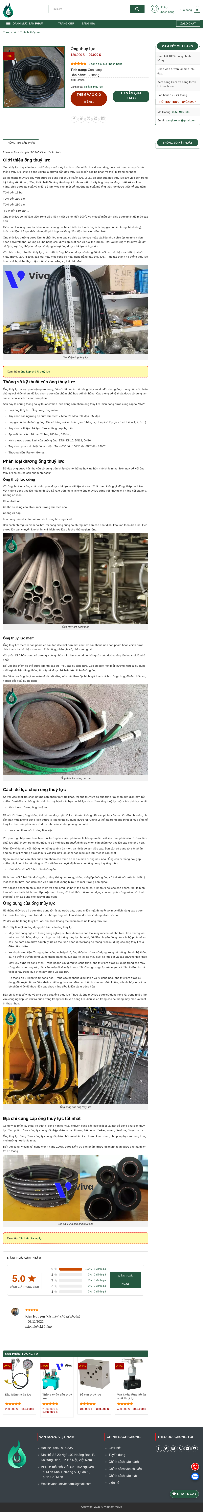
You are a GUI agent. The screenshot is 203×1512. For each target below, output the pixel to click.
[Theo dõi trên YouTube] (194, 1448)
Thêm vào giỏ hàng (89, 98)
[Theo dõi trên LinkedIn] (187, 1448)
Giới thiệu (116, 1448)
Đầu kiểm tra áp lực (18, 1394)
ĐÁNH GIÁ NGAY (125, 1279)
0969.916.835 (181, 112)
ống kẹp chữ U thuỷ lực (35, 371)
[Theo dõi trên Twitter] (166, 1448)
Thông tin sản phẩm (21, 142)
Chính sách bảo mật (123, 1475)
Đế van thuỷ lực (90, 1394)
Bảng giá (88, 23)
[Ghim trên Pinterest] (95, 119)
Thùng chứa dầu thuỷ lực (57, 1396)
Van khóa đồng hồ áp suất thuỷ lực (131, 1396)
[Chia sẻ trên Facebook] (74, 119)
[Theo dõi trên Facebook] (159, 1448)
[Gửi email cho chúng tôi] (173, 1448)
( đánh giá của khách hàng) (105, 63)
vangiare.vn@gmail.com (181, 120)
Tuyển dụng (117, 1455)
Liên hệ (114, 1482)
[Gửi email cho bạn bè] (88, 119)
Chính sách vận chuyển (125, 1469)
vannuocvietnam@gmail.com (71, 1484)
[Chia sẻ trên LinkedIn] (103, 119)
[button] (190, 10)
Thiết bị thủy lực (30, 32)
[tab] (21, 143)
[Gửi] (137, 9)
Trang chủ (66, 23)
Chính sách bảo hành (124, 1461)
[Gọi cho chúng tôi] (180, 1448)
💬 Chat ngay (184, 1494)
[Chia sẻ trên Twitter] (81, 119)
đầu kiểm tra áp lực (31, 1238)
